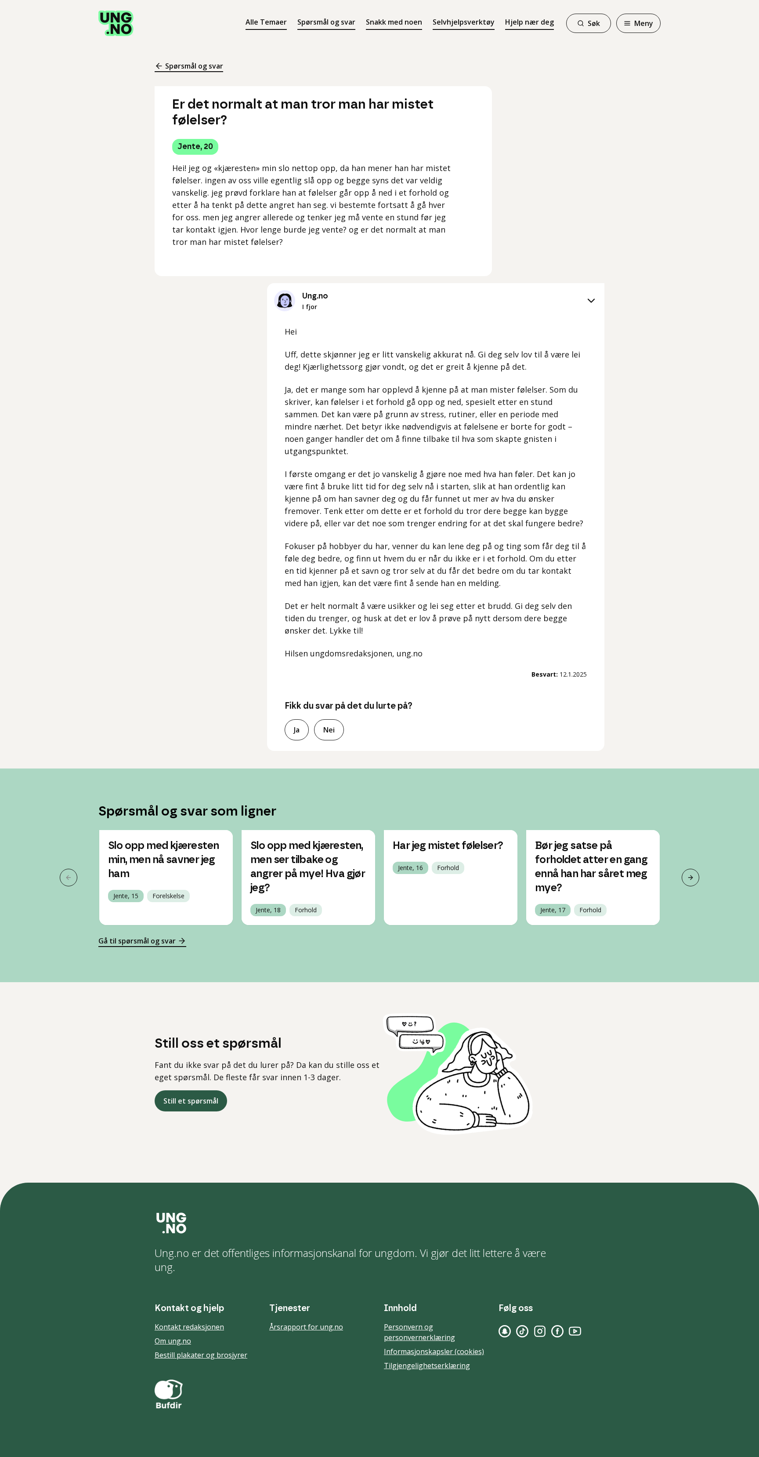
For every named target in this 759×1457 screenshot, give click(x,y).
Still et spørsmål (190, 1101)
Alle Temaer (266, 22)
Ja (297, 730)
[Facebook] (557, 1331)
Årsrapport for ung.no (306, 1327)
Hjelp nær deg (529, 22)
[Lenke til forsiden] (116, 23)
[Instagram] (540, 1331)
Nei (329, 730)
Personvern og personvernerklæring (419, 1332)
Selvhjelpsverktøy (464, 22)
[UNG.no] (379, 1223)
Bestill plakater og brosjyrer (201, 1355)
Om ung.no (173, 1341)
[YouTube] (575, 1331)
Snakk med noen (394, 22)
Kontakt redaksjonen (189, 1327)
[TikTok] (522, 1331)
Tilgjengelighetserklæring (427, 1365)
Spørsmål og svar (326, 22)
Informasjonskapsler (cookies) (434, 1351)
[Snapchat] (505, 1331)
